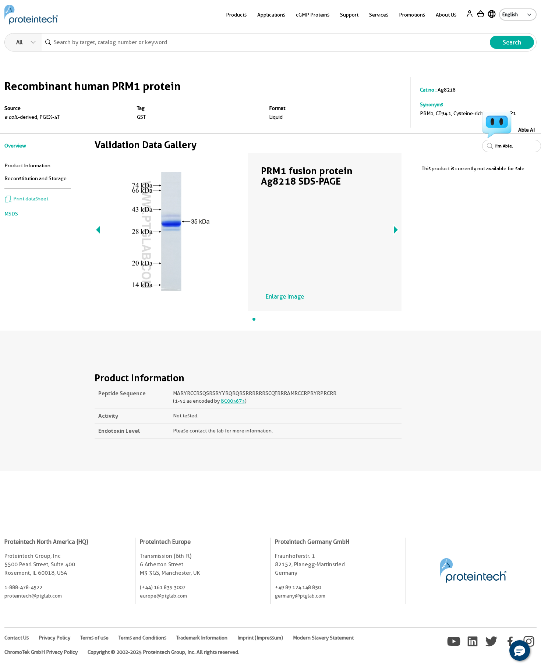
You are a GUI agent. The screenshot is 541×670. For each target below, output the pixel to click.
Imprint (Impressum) (260, 638)
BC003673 (233, 401)
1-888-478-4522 (23, 587)
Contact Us (16, 638)
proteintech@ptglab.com (33, 596)
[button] (519, 650)
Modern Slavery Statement (323, 638)
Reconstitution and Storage (35, 178)
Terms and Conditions (142, 638)
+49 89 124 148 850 (298, 587)
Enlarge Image (285, 296)
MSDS (11, 214)
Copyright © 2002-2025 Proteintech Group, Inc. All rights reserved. (163, 652)
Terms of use (94, 638)
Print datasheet (30, 199)
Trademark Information (201, 638)
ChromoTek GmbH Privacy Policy (41, 652)
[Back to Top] (497, 652)
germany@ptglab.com (300, 596)
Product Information (27, 165)
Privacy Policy (54, 638)
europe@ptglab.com (163, 596)
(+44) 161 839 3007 (162, 587)
